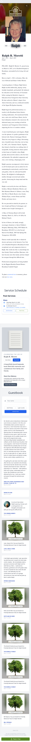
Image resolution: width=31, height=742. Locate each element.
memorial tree (12, 274)
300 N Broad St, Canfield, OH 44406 (15, 307)
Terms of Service (20, 735)
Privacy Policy (11, 735)
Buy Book (16, 360)
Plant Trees (21, 310)
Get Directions (9, 310)
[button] (15, 530)
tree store (9, 277)
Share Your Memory (10, 384)
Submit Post (15, 411)
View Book (7, 360)
